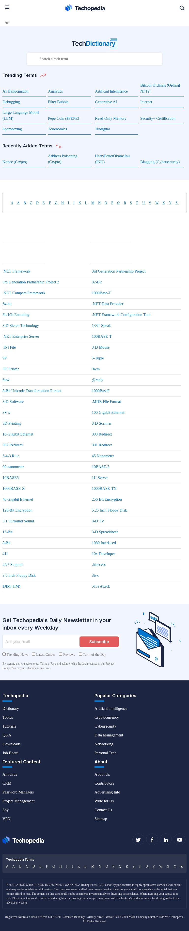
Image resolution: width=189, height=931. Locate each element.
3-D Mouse (101, 347)
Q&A (6, 735)
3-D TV (98, 521)
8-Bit (6, 543)
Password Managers (18, 792)
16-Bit (7, 532)
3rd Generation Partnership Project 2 (30, 282)
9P (4, 358)
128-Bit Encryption (17, 510)
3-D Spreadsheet (105, 532)
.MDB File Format (106, 401)
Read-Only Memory (110, 118)
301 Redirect (102, 445)
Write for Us (104, 801)
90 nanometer (13, 467)
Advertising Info (107, 792)
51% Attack (101, 586)
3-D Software (13, 401)
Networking (103, 744)
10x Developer (103, 554)
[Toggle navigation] (7, 7)
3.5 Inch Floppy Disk (19, 575)
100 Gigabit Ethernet (108, 412)
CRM (6, 783)
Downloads (11, 744)
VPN (6, 819)
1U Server (100, 477)
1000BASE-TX (104, 488)
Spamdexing (12, 129)
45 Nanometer (103, 456)
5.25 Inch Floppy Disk (109, 510)
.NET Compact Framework (23, 293)
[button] (182, 8)
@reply (97, 380)
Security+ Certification (157, 118)
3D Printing (11, 423)
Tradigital (102, 129)
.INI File (9, 347)
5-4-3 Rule (10, 456)
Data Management (108, 735)
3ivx (95, 575)
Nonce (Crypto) (14, 162)
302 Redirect (12, 445)
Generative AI (106, 102)
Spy (5, 810)
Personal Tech (105, 753)
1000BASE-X (13, 488)
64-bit (7, 304)
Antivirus (9, 774)
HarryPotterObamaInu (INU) (19, 255)
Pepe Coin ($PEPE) (63, 118)
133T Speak (101, 325)
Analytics (55, 91)
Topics (7, 717)
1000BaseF (101, 391)
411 (5, 554)
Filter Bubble (58, 102)
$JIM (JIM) (11, 586)
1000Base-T (101, 293)
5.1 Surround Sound (18, 521)
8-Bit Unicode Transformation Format (31, 391)
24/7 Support (12, 564)
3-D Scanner (101, 423)
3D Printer (10, 369)
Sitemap (100, 819)
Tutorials (9, 726)
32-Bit (97, 282)
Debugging (11, 102)
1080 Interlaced (104, 543)
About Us (102, 774)
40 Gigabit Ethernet (17, 499)
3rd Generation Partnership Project (118, 271)
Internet (146, 102)
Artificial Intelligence (111, 91)
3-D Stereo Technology (20, 325)
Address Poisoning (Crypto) (103, 233)
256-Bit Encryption (107, 499)
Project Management (18, 801)
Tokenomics (57, 129)
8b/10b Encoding (15, 315)
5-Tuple (98, 358)
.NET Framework (16, 271)
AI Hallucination (15, 91)
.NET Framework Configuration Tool (121, 315)
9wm (96, 369)
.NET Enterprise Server (20, 336)
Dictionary (10, 708)
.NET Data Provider (107, 304)
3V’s (6, 412)
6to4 (5, 380)
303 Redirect (102, 434)
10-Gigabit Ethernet (17, 434)
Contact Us (103, 810)
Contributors (104, 783)
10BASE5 (10, 477)
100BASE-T (102, 336)
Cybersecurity (105, 726)
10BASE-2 (100, 467)
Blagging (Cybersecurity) (160, 162)
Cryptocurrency (106, 717)
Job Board (10, 753)
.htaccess (99, 564)
